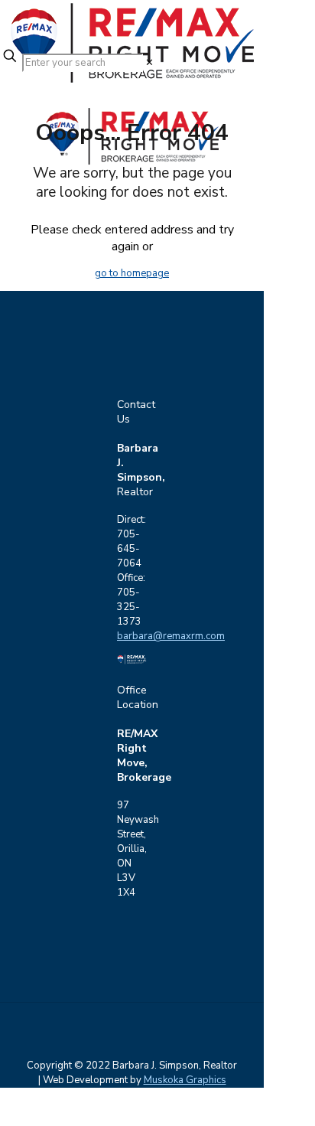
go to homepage (132, 273)
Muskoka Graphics (185, 1080)
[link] (149, 63)
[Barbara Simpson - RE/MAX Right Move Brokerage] (132, 23)
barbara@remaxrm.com (171, 636)
